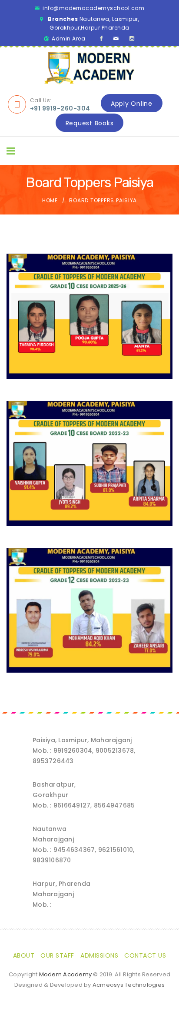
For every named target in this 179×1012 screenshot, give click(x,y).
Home (50, 200)
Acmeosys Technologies (129, 985)
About (24, 955)
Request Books (90, 123)
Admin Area (68, 38)
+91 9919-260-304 (60, 108)
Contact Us (145, 955)
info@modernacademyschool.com (93, 8)
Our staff (57, 955)
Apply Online (131, 103)
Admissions (99, 955)
